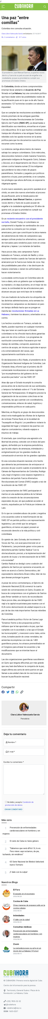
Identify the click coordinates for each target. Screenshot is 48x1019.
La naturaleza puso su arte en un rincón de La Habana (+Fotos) (27, 949)
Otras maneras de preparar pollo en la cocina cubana (29, 906)
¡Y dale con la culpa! (19, 872)
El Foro (16, 890)
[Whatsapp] (17, 692)
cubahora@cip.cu (14, 1008)
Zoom (16, 944)
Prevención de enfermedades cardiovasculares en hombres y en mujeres (21, 830)
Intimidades (18, 915)
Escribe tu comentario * (14, 762)
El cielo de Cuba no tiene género (24, 841)
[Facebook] (3, 692)
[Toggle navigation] (44, 6)
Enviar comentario (13, 809)
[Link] (21, 692)
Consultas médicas (22, 927)
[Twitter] (8, 692)
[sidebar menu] (3, 7)
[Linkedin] (13, 692)
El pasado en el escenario (24, 894)
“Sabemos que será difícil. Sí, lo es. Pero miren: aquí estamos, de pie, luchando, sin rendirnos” (22, 851)
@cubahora (11, 1004)
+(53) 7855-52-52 (13, 1001)
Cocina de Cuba (20, 901)
